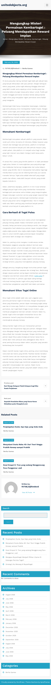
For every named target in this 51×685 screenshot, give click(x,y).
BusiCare (34, 682)
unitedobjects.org (14, 5)
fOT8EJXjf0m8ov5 (12, 68)
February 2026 (11, 619)
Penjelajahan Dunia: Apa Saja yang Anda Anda (23, 427)
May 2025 (9, 656)
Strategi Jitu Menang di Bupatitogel (19, 564)
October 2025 (11, 635)
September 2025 (12, 640)
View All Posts (27, 492)
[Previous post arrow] (45, 385)
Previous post (9, 383)
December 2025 (12, 627)
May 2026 (9, 607)
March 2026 (10, 615)
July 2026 (9, 599)
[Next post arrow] (45, 401)
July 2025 (9, 648)
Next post (7, 398)
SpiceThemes (45, 682)
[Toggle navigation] (47, 5)
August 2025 (10, 644)
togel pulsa (38, 276)
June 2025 (9, 652)
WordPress (20, 682)
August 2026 (10, 595)
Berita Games (27, 68)
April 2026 (9, 611)
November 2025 (12, 631)
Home (5, 39)
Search (6, 508)
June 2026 (9, 603)
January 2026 (11, 623)
